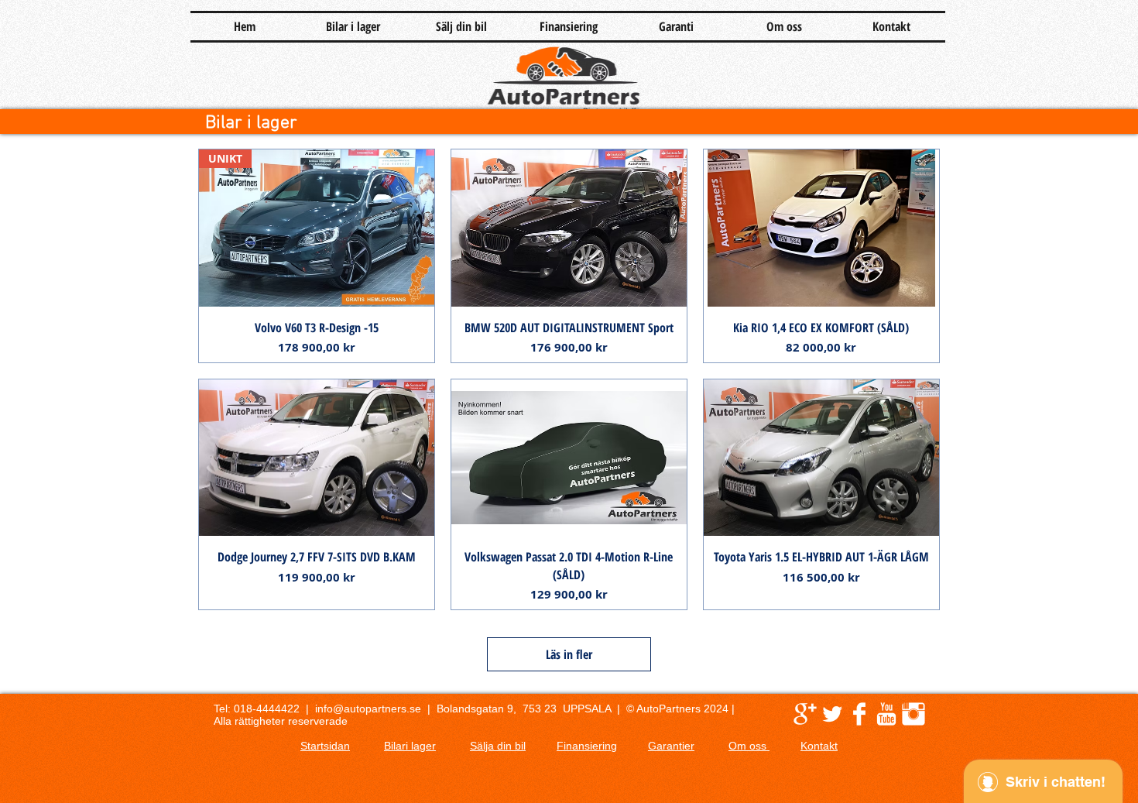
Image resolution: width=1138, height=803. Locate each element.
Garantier (671, 746)
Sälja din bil (498, 746)
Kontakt (819, 746)
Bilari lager (410, 746)
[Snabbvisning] (569, 228)
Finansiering (587, 746)
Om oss (749, 746)
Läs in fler (569, 654)
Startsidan (325, 746)
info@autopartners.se (368, 708)
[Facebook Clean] (859, 714)
